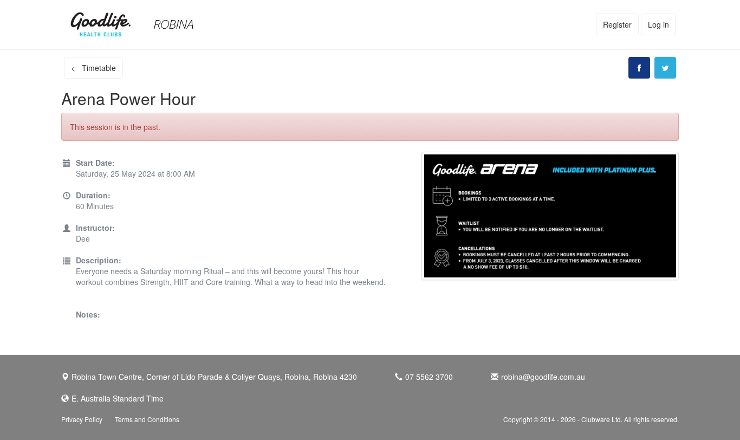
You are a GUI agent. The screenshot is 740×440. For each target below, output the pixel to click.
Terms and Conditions (147, 419)
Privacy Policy (81, 419)
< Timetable (93, 67)
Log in (658, 24)
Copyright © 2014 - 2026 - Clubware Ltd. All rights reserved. (591, 419)
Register (617, 24)
